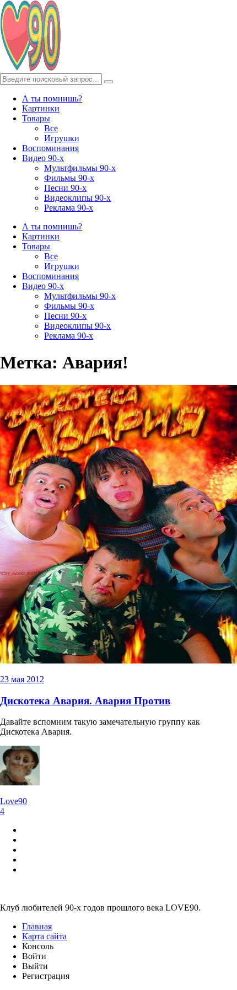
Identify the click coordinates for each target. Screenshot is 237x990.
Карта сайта (44, 936)
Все (51, 128)
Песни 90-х (65, 187)
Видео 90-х (43, 158)
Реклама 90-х (68, 207)
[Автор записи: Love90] (20, 782)
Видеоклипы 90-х (77, 197)
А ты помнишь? (52, 98)
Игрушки (61, 138)
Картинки (41, 108)
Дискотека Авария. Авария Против (85, 701)
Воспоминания (50, 148)
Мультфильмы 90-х (80, 168)
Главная (37, 926)
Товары (36, 118)
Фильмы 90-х (69, 178)
